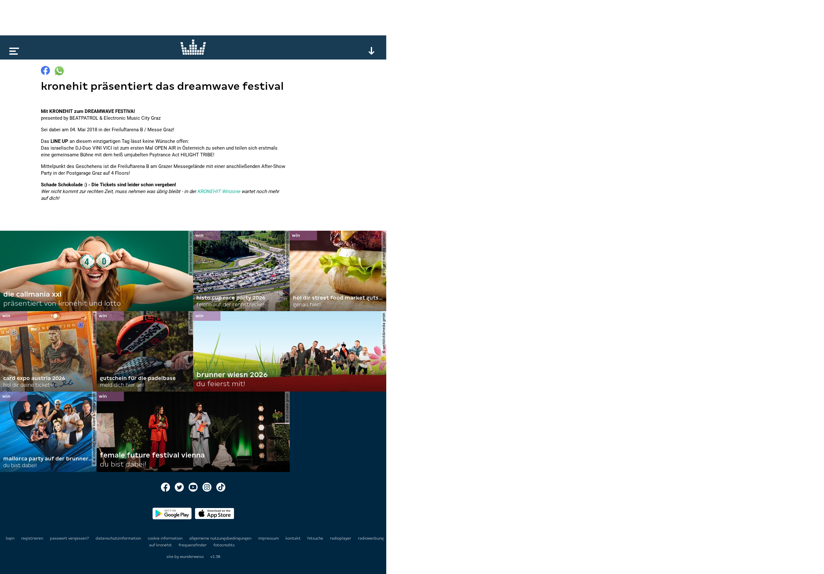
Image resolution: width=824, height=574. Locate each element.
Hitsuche (315, 538)
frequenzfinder (193, 545)
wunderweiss (192, 556)
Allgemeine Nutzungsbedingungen (220, 538)
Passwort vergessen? (69, 538)
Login (10, 538)
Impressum (269, 538)
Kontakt (294, 538)
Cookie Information (165, 538)
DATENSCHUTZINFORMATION (119, 538)
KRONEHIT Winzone (218, 191)
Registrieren (32, 538)
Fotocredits (224, 545)
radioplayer (341, 538)
